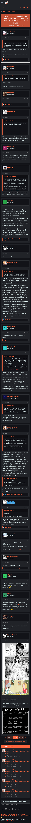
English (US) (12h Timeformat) (9, 814)
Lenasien (10, 167)
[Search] (4, 7)
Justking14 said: (8, 75)
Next (20, 737)
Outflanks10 (11, 534)
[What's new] (27, 7)
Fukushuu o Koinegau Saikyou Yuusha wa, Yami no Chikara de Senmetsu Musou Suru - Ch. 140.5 (17, 761)
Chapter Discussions (16, 755)
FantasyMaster (12, 262)
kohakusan (10, 146)
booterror (10, 92)
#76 (28, 562)
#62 (28, 72)
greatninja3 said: (8, 510)
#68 (28, 253)
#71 (28, 353)
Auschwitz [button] (15, 470)
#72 (28, 402)
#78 (28, 599)
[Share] (25, 38)
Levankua (10, 247)
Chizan (9, 594)
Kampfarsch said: (8, 436)
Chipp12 (9, 575)
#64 (28, 117)
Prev (10, 737)
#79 (28, 622)
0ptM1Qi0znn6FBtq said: (10, 478)
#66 (28, 173)
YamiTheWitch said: (9, 41)
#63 (28, 98)
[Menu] (2, 2)
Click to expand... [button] (15, 134)
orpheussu (10, 616)
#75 (28, 540)
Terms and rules (5, 815)
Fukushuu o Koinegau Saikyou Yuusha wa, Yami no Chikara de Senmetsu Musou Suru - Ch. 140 (17, 771)
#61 (28, 37)
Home (26, 815)
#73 (28, 433)
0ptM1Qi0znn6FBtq (13, 396)
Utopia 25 (20, 604)
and (14, 494)
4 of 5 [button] (15, 737)
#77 (28, 581)
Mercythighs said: (8, 405)
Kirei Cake (20, 550)
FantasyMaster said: (9, 176)
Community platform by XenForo (14, 819)
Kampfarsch (11, 326)
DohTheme (12, 820)
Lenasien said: (7, 271)
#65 (28, 152)
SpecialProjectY (12, 635)
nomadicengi (11, 111)
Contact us (22, 814)
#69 (28, 268)
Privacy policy (15, 815)
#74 (28, 507)
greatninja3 (11, 32)
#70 (28, 332)
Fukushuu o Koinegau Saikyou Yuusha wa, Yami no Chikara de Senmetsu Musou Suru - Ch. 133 (17, 781)
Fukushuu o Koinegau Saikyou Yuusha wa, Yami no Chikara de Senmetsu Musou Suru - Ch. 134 (17, 751)
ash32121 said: (7, 120)
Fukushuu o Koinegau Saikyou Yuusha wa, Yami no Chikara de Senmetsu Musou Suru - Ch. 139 (17, 791)
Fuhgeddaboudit (12, 556)
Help (22, 815)
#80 (28, 641)
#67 (28, 207)
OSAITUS (10, 201)
